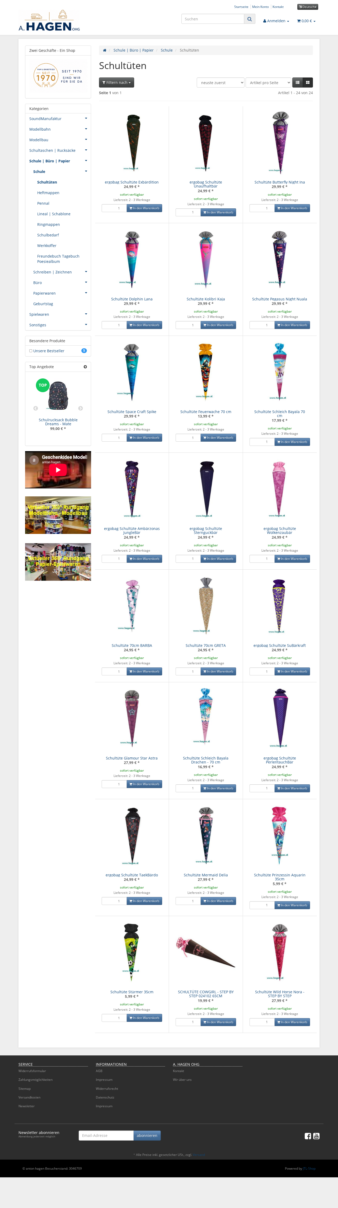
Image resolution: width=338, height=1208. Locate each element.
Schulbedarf (48, 234)
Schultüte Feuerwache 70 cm (205, 411)
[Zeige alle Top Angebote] (85, 367)
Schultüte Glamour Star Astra (132, 758)
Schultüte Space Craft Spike (131, 411)
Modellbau (38, 139)
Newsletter (26, 1106)
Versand (199, 1154)
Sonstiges (37, 324)
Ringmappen (48, 224)
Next (80, 408)
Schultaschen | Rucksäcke (52, 150)
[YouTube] (316, 1136)
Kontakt (278, 6)
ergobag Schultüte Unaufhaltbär (206, 184)
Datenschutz (105, 1097)
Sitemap (24, 1088)
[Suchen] (249, 18)
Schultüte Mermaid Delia (206, 874)
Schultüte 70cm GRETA (206, 645)
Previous (35, 408)
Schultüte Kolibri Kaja (206, 298)
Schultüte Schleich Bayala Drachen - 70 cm (205, 760)
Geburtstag (43, 303)
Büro (37, 282)
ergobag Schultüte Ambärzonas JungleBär (132, 530)
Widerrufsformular (32, 1071)
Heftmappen (48, 192)
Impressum (104, 1079)
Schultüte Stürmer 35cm (131, 991)
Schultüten (47, 182)
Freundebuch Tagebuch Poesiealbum (58, 259)
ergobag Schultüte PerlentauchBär (280, 760)
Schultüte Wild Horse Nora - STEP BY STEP (279, 993)
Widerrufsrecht (107, 1088)
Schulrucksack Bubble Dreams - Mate (58, 421)
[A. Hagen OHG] (66, 20)
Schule (39, 171)
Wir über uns (182, 1079)
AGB (99, 1071)
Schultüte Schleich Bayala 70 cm (279, 413)
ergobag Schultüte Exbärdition (132, 182)
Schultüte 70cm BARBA (132, 645)
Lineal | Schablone (54, 213)
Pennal (43, 203)
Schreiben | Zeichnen (52, 271)
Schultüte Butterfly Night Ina (280, 182)
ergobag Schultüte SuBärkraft (279, 645)
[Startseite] (104, 50)
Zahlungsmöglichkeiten (35, 1079)
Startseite (241, 6)
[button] (297, 82)
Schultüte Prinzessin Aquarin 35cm (280, 876)
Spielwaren (39, 314)
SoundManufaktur (45, 118)
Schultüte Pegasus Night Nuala (279, 298)
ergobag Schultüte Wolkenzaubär (280, 530)
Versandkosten (29, 1097)
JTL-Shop (309, 1168)
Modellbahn (40, 129)
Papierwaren (44, 293)
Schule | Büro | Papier (49, 160)
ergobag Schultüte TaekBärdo (132, 874)
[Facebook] (308, 1136)
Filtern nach (117, 82)
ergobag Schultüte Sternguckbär (206, 530)
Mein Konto (260, 6)
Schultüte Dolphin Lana (132, 298)
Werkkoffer (47, 245)
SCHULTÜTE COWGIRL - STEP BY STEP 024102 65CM (206, 993)
